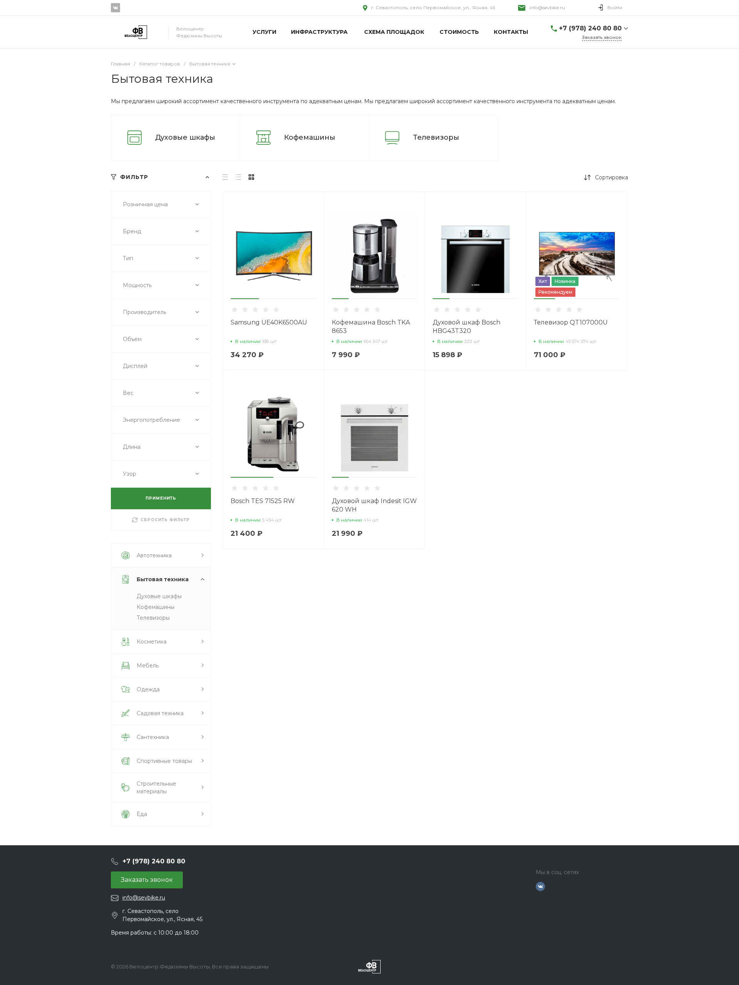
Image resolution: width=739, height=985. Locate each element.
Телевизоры (436, 137)
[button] (245, 298)
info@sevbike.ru (547, 7)
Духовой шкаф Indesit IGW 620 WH (374, 505)
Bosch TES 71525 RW (263, 501)
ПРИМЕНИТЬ (160, 498)
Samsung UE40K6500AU (269, 322)
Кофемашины (309, 137)
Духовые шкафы (185, 137)
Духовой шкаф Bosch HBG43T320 (466, 326)
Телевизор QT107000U (571, 322)
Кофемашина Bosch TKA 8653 (371, 326)
